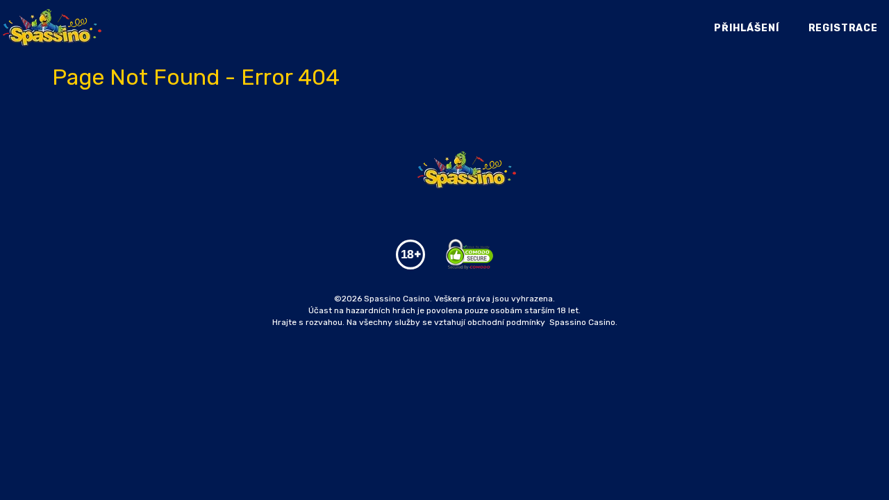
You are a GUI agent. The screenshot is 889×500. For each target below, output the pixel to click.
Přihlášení (746, 28)
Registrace (843, 28)
